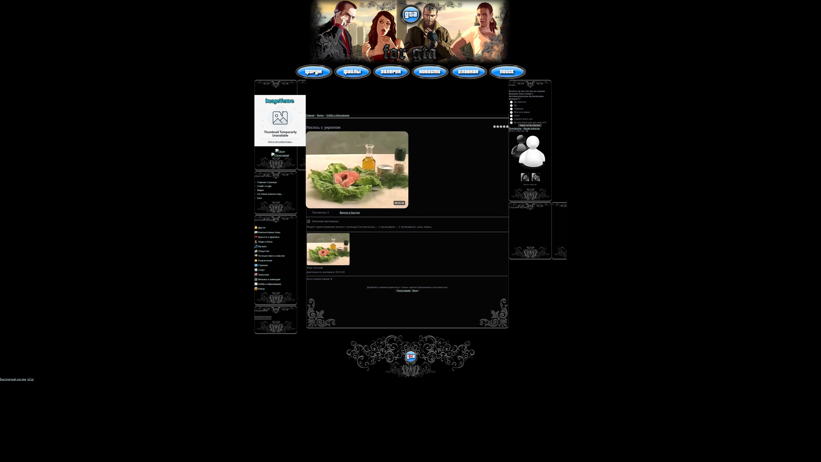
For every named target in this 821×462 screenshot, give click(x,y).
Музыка (262, 246)
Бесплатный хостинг (13, 379)
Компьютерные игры (269, 232)
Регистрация (282, 155)
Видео (320, 115)
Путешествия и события (271, 256)
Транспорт (263, 274)
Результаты (515, 128)
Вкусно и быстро (350, 212)
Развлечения (265, 260)
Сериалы (263, 265)
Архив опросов (531, 128)
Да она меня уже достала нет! (530, 122)
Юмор (261, 288)
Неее (517, 115)
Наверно (518, 108)
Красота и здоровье (268, 237)
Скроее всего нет (523, 119)
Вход (282, 151)
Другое (262, 227)
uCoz (30, 379)
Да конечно (520, 102)
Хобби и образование (269, 284)
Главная (310, 115)
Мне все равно (522, 112)
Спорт (261, 270)
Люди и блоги (265, 241)
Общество (263, 251)
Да (515, 105)
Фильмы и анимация (269, 279)
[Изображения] (328, 249)
